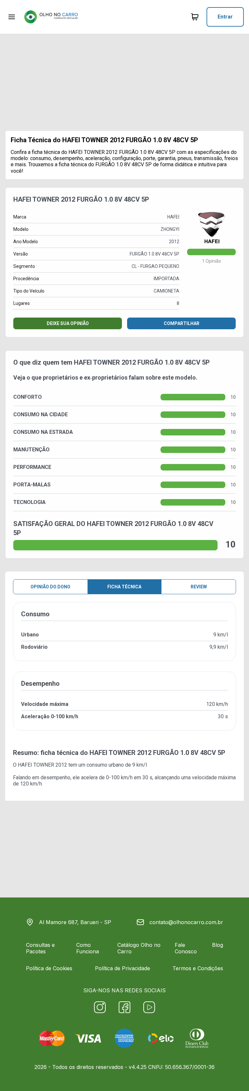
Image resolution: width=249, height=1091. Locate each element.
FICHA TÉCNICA (124, 586)
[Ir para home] (50, 16)
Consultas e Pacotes (40, 948)
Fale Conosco (186, 948)
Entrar (225, 17)
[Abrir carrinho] (11, 16)
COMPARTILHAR (181, 323)
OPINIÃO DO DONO (50, 586)
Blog (217, 945)
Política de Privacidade (122, 968)
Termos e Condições (197, 968)
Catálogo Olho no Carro (138, 948)
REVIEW (199, 586)
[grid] (124, 671)
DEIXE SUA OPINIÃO (68, 323)
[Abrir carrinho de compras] (194, 16)
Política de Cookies (49, 968)
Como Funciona (87, 948)
